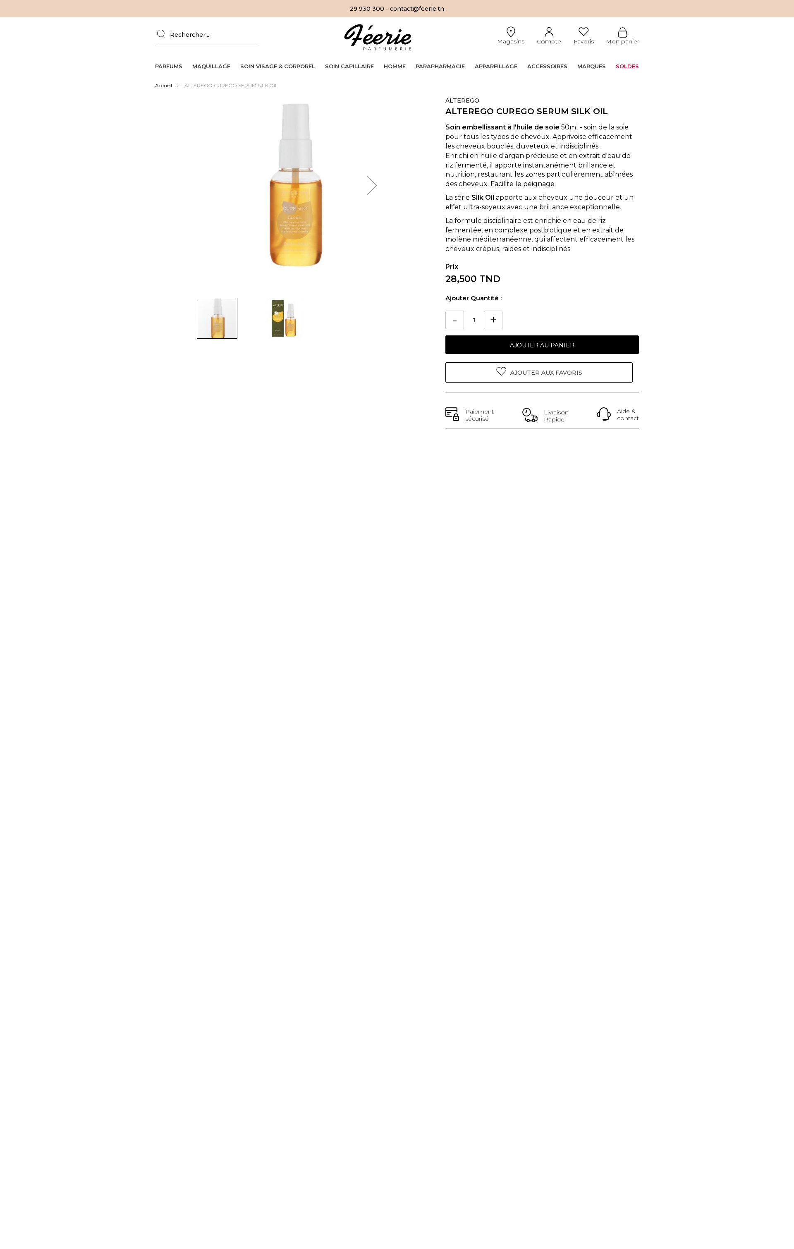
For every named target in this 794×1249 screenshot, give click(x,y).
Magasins (510, 41)
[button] (372, 185)
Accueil (164, 85)
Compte (549, 41)
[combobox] (206, 35)
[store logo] (378, 37)
